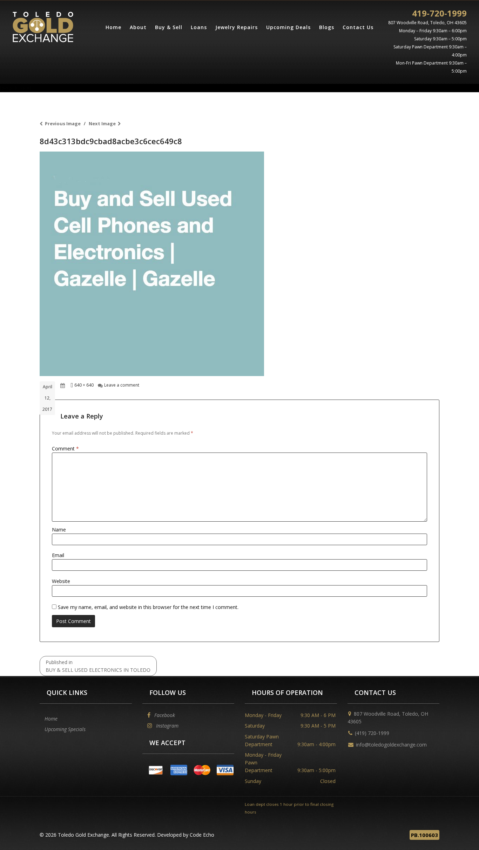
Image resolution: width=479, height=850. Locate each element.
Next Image (102, 123)
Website (61, 581)
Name (59, 529)
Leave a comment (121, 385)
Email (58, 555)
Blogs (326, 27)
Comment (65, 448)
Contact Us (358, 27)
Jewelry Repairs (236, 27)
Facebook (164, 715)
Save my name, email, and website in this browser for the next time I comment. (148, 607)
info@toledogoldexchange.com (391, 744)
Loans (199, 27)
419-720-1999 (439, 13)
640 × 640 (84, 385)
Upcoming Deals (288, 27)
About (138, 27)
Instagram (166, 725)
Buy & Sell (168, 27)
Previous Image (63, 123)
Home (113, 27)
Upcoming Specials (65, 729)
